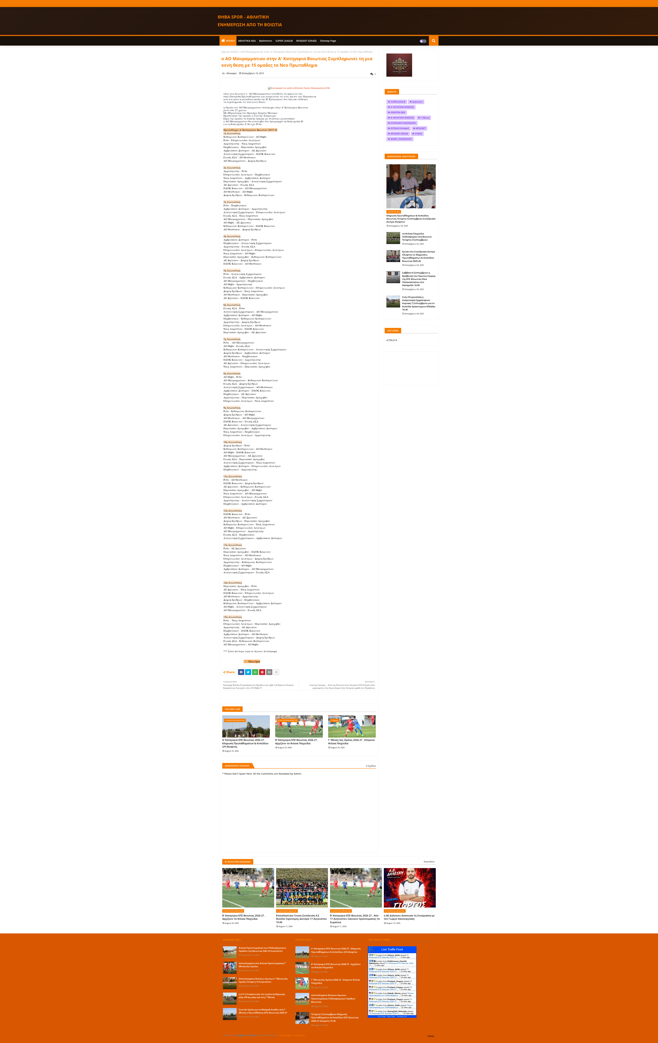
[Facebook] (241, 672)
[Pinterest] (262, 672)
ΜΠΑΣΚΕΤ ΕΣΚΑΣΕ (306, 40)
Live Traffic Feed (392, 949)
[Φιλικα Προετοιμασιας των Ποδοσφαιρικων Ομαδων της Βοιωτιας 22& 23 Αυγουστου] (230, 952)
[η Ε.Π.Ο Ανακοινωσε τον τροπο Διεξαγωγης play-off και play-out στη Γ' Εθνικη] (230, 999)
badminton (265, 40)
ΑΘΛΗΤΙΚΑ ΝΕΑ (247, 40)
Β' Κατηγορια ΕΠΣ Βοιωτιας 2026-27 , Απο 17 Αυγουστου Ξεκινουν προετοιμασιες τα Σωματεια (355, 919)
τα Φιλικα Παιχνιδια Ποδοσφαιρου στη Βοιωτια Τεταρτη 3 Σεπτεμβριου (416, 236)
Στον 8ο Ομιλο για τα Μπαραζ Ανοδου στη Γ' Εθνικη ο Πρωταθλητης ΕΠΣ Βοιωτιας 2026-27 (263, 1011)
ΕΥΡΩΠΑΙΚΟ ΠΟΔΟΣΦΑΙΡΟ (403, 123)
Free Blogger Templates (291, 1035)
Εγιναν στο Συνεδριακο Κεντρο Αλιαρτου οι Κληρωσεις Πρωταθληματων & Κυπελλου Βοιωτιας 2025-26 (418, 256)
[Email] (269, 672)
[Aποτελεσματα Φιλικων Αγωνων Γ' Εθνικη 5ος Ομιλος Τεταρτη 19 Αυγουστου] (230, 983)
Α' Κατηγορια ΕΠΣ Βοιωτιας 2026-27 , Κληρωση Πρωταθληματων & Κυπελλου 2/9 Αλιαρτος (245, 743)
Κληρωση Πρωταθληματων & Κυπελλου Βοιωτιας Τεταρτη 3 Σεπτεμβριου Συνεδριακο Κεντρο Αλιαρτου (411, 218)
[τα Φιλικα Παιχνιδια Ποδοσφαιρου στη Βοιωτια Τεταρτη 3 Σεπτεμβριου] (393, 238)
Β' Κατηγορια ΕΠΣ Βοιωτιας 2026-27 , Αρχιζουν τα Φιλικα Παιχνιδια (296, 741)
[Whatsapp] (255, 672)
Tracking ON (402, 1016)
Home (431, 1036)
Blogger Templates (247, 1035)
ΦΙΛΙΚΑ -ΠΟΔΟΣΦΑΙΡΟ (401, 139)
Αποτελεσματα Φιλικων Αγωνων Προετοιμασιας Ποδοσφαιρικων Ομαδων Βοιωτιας (333, 998)
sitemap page (328, 40)
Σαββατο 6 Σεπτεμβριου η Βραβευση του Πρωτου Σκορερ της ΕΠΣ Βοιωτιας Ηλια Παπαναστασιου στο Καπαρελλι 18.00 (418, 279)
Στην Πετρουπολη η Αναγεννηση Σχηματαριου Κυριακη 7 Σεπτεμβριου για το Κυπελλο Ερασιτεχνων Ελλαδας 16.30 (418, 303)
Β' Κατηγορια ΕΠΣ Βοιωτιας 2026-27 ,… (389, 956)
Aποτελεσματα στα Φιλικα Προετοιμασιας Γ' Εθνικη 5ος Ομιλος (262, 965)
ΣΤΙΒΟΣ (418, 133)
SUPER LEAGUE (284, 40)
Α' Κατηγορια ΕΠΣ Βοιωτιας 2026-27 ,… (389, 970)
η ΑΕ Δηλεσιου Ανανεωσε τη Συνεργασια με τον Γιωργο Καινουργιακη (409, 917)
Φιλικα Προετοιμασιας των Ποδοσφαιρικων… (391, 994)
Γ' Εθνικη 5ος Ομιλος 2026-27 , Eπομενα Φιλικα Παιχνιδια (351, 741)
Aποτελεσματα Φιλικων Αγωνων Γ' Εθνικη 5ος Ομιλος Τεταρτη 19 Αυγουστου (263, 980)
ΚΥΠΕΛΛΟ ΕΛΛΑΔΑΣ (400, 128)
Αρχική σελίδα (229, 51)
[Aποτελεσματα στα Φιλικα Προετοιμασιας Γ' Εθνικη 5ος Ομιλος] (230, 968)
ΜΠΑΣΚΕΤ (420, 128)
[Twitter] (248, 672)
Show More (429, 861)
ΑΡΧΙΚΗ (230, 40)
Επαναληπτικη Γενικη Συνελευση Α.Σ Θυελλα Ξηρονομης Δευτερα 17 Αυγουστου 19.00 (301, 919)
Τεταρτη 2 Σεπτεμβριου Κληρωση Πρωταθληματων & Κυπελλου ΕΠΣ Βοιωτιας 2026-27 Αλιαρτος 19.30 (334, 1017)
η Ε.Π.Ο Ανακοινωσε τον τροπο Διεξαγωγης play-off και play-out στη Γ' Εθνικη (262, 996)
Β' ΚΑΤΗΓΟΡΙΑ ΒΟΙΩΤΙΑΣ (402, 117)
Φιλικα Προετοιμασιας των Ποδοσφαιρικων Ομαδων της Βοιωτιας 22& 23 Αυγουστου (262, 949)
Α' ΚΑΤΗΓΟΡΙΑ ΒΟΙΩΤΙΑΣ (402, 107)
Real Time (391, 1016)
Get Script (382, 1016)
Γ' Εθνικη (425, 117)
